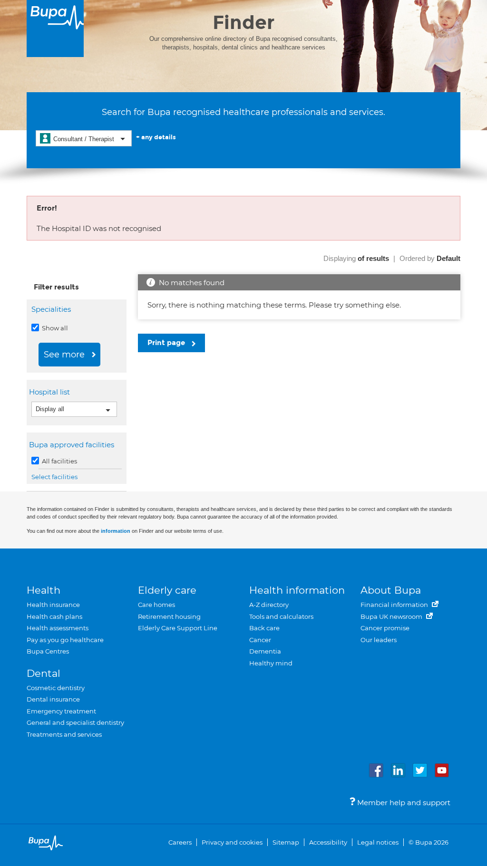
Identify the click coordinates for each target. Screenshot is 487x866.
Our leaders (378, 640)
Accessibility (328, 842)
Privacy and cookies (232, 842)
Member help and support (402, 802)
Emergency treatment (61, 711)
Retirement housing (169, 616)
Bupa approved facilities (72, 444)
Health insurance (53, 604)
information (115, 531)
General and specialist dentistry (75, 722)
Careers (180, 842)
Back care (264, 628)
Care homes (156, 604)
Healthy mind (270, 663)
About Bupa (390, 590)
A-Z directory (269, 604)
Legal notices (378, 842)
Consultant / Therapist (83, 139)
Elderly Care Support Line (177, 628)
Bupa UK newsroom (392, 616)
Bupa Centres (48, 651)
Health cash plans (54, 616)
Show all (54, 328)
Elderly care (167, 590)
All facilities (58, 461)
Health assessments (57, 628)
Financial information (394, 604)
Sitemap (286, 842)
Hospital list (50, 391)
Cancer (260, 640)
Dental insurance (53, 699)
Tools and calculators (281, 616)
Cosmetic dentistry (56, 688)
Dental (43, 673)
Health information (297, 590)
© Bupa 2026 (428, 842)
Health (43, 590)
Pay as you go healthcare (65, 640)
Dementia (265, 651)
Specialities (51, 309)
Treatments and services (64, 734)
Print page (167, 342)
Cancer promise (384, 628)
